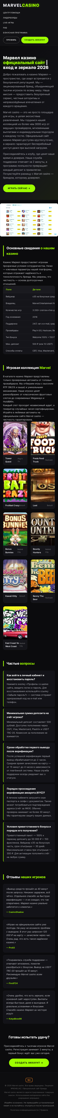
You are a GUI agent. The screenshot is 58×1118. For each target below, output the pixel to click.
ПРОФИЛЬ (11, 40)
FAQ (5, 28)
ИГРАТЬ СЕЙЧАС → (19, 188)
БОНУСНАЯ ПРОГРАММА (15, 33)
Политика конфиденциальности (24, 1110)
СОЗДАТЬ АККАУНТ (34, 40)
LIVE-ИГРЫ (8, 23)
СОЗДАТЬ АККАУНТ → (29, 1062)
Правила (44, 1110)
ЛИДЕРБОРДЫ (10, 18)
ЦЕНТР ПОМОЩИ (11, 13)
